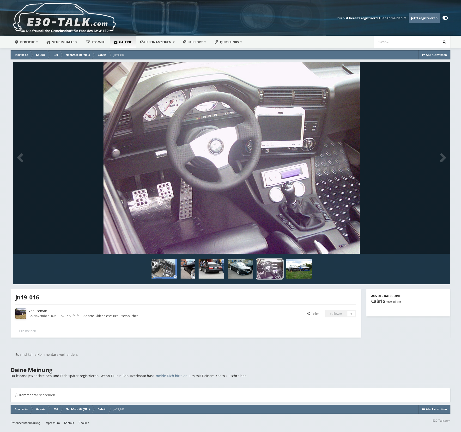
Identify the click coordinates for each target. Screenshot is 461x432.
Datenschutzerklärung (25, 423)
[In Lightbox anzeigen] (231, 158)
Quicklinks (230, 42)
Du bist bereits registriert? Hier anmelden (370, 18)
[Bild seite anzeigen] (188, 269)
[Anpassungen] (445, 18)
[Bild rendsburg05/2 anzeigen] (211, 269)
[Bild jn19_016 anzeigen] (270, 269)
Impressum (52, 423)
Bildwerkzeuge (429, 245)
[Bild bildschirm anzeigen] (164, 269)
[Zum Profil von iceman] (20, 313)
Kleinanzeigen (158, 42)
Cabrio (378, 301)
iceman (41, 311)
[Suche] (444, 42)
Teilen (315, 313)
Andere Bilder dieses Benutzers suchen (111, 316)
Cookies (84, 423)
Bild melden (27, 331)
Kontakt (69, 423)
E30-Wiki (98, 42)
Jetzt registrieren (424, 18)
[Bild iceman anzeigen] (299, 269)
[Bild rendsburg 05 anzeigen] (240, 269)
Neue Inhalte (62, 42)
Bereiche (27, 42)
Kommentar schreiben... (38, 395)
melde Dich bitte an (172, 376)
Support (195, 42)
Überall (427, 42)
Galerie (125, 42)
